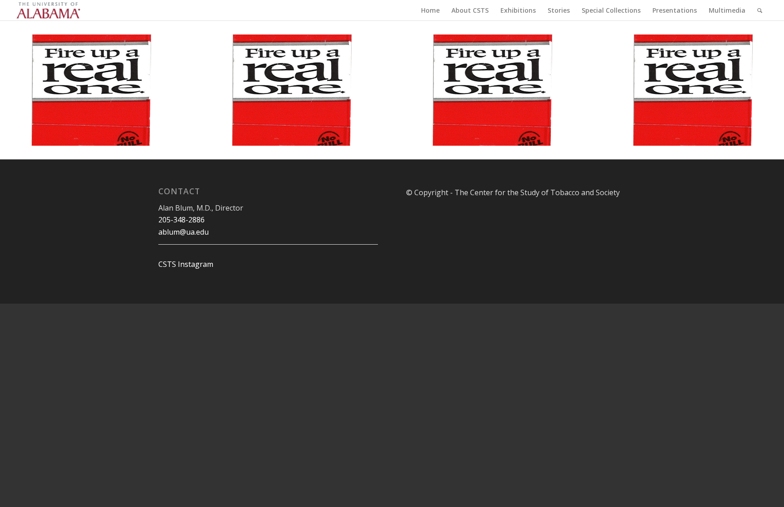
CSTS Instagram (185, 264)
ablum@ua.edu (183, 232)
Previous (34, 90)
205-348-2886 (181, 220)
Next (148, 90)
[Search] (759, 10)
